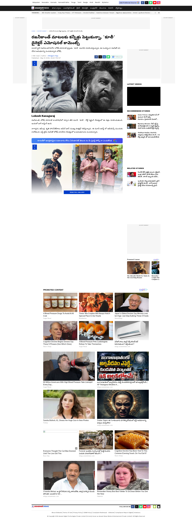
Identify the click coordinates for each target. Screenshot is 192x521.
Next (158, 13)
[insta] (158, 2)
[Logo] (41, 8)
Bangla (85, 2)
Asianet (40, 506)
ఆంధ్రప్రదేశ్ (93, 8)
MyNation (105, 2)
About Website (57, 512)
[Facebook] (142, 2)
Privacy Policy (77, 512)
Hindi (91, 2)
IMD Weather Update (49, 13)
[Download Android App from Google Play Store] (154, 506)
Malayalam (36, 2)
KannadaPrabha (63, 2)
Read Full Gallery (77, 192)
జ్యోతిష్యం (118, 8)
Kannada (53, 2)
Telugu (73, 2)
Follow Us (118, 57)
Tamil (79, 2)
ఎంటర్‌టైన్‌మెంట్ (68, 8)
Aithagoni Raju (53, 56)
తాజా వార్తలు (56, 8)
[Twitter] (146, 2)
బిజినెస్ (110, 8)
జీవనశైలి (85, 8)
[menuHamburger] (155, 8)
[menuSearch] (159, 8)
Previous (155, 13)
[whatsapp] (150, 2)
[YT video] (154, 2)
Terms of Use (67, 512)
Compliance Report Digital (124, 512)
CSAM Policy (87, 512)
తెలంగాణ (102, 8)
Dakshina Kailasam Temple (105, 13)
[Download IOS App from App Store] (158, 506)
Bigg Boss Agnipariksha (123, 13)
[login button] (152, 8)
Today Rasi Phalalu (64, 13)
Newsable (45, 2)
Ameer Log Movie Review (141, 13)
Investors (137, 512)
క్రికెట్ (78, 8)
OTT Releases (76, 13)
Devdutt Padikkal (88, 13)
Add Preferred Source (128, 3)
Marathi (97, 2)
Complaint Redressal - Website (103, 512)
